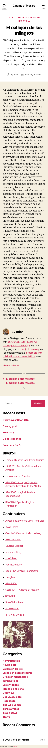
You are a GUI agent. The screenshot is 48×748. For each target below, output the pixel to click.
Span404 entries (14, 602)
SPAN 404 (11, 583)
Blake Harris (11, 527)
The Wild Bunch (12, 704)
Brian (16, 74)
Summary (8, 432)
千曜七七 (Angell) (14, 614)
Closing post (10, 426)
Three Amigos (11, 708)
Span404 (10, 596)
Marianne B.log (13, 552)
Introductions (10, 680)
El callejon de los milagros (24, 18)
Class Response (12, 438)
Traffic (7, 716)
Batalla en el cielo (13, 668)
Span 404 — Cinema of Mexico (22, 589)
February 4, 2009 (33, 74)
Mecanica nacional (13, 688)
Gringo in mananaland (15, 676)
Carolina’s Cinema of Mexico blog (23, 533)
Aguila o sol (9, 664)
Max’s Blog (11, 558)
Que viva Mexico (12, 696)
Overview (8, 692)
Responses (24, 21)
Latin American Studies (17, 476)
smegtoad (10, 577)
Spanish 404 (12, 608)
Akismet (15, 746)
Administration (11, 660)
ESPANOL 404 (13, 539)
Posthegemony (13, 564)
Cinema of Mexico (24, 5)
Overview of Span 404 (16, 420)
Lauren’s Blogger (14, 545)
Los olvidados (11, 684)
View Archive (11, 365)
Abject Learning (30, 349)
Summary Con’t (12, 445)
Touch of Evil (10, 712)
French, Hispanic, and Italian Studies (24, 460)
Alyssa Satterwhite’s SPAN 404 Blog (25, 520)
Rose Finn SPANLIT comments (21, 570)
